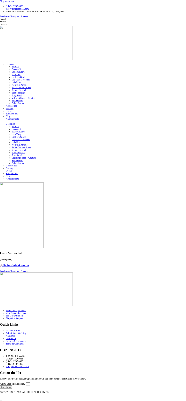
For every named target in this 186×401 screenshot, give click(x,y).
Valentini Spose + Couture (24, 98)
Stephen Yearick (19, 90)
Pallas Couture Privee (21, 87)
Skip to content (7, 1)
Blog (8, 116)
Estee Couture (18, 72)
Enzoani (15, 66)
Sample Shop (12, 113)
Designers (10, 64)
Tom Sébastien (18, 92)
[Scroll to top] (1, 400)
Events (9, 111)
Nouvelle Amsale (19, 85)
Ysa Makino (17, 100)
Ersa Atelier (17, 69)
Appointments (12, 119)
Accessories (11, 106)
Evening (10, 108)
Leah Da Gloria (19, 77)
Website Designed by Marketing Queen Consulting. (23, 394)
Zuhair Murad (18, 103)
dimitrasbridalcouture (14, 265)
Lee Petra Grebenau (21, 79)
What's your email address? (13, 384)
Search (3, 19)
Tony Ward (17, 95)
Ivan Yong (16, 74)
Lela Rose (16, 82)
